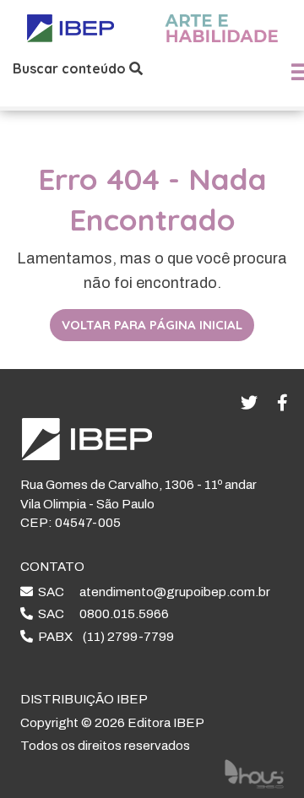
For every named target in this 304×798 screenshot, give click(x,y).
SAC (151, 592)
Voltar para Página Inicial (152, 325)
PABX (103, 636)
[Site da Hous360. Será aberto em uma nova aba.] (254, 773)
